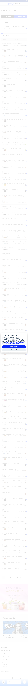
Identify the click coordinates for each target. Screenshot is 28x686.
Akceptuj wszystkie (14, 346)
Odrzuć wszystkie (14, 349)
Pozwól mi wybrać (15, 343)
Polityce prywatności (9, 342)
